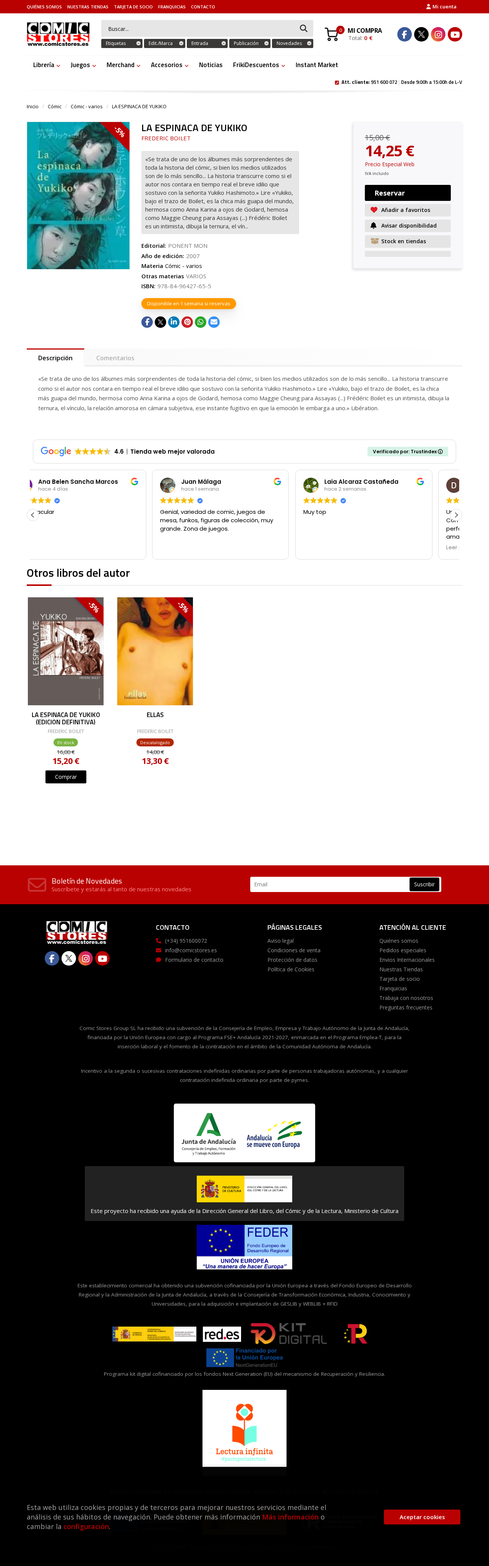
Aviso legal (280, 940)
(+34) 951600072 (186, 940)
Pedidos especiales (402, 950)
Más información (290, 1516)
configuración (86, 1526)
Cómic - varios (87, 106)
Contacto (203, 7)
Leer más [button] (339, 547)
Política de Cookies (290, 969)
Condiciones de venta (294, 950)
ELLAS (155, 715)
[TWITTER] (421, 34)
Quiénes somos (44, 7)
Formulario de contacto (194, 959)
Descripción (55, 358)
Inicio (33, 106)
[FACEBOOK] (404, 34)
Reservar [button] (389, 192)
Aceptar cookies (422, 1517)
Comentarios (115, 358)
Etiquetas (116, 43)
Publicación (246, 43)
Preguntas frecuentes (405, 1007)
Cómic (55, 106)
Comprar (66, 776)
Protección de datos (292, 959)
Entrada (199, 43)
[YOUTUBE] (455, 34)
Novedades (289, 43)
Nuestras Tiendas (87, 7)
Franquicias (172, 7)
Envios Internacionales (407, 959)
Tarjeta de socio (133, 7)
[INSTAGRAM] (438, 34)
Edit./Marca (161, 43)
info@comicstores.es (191, 950)
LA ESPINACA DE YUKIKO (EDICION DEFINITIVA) (66, 718)
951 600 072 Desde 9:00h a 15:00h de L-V (402, 81)
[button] (456, 515)
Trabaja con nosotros (406, 997)
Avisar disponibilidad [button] (409, 225)
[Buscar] (303, 28)
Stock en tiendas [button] (403, 241)
